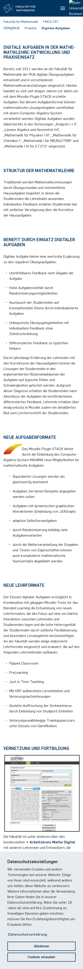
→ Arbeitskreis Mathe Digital (50, 842)
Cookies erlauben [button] (41, 957)
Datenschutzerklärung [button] (27, 934)
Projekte (31, 28)
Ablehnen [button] (41, 946)
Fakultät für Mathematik (20, 22)
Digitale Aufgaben (56, 28)
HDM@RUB (11, 28)
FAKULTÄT (51, 22)
